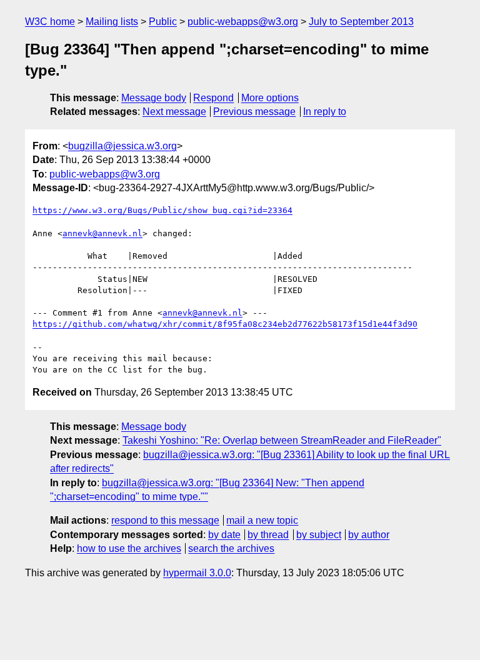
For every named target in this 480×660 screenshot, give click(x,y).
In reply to (324, 111)
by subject (318, 534)
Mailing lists (112, 21)
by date (224, 534)
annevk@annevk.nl (102, 233)
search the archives (231, 548)
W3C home (50, 21)
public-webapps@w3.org (243, 21)
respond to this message (165, 520)
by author (368, 534)
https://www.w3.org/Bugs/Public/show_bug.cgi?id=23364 (162, 210)
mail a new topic (262, 520)
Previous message (254, 111)
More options (270, 97)
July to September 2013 (361, 21)
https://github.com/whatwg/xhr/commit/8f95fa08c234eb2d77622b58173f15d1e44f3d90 (225, 324)
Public (163, 21)
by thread (268, 534)
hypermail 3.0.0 (197, 573)
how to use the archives (129, 548)
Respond (213, 97)
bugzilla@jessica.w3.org (122, 146)
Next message (174, 111)
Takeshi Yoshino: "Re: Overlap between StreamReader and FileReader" (281, 440)
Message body (153, 97)
